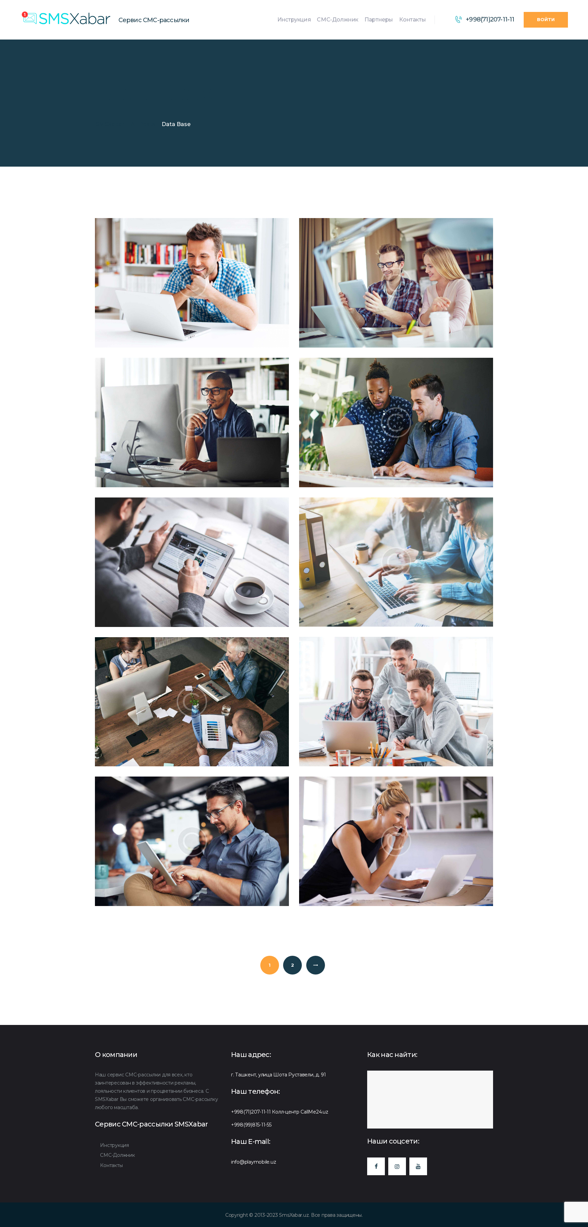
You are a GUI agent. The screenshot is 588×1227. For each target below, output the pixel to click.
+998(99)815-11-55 (251, 1125)
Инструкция (114, 1145)
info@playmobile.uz (253, 1162)
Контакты (111, 1165)
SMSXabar (110, 124)
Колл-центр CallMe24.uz (300, 1112)
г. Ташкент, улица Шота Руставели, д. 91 (278, 1075)
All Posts (143, 124)
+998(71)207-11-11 (251, 1112)
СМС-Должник (117, 1155)
